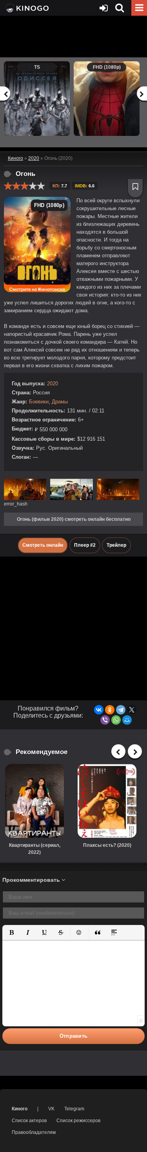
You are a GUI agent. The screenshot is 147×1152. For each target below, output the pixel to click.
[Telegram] (120, 709)
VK (51, 1109)
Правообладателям (34, 1132)
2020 (52, 383)
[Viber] (105, 720)
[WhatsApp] (116, 720)
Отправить (74, 1036)
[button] (11, 932)
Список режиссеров (78, 1120)
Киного (19, 1109)
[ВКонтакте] (98, 709)
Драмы (60, 402)
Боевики (39, 402)
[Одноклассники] (109, 709)
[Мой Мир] (127, 720)
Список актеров (29, 1120)
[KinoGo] (26, 8)
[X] (131, 709)
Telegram (74, 1109)
